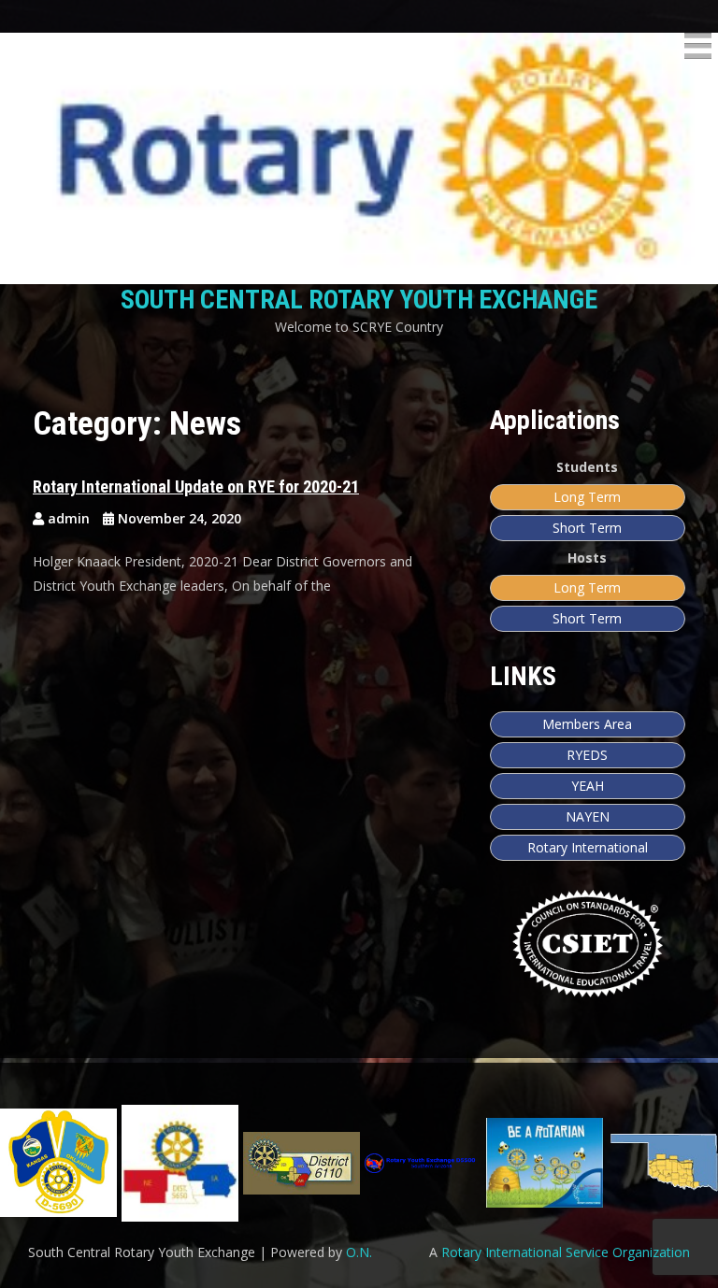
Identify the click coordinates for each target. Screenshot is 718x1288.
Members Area (587, 724)
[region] (359, 1163)
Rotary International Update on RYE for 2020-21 (196, 486)
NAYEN (588, 816)
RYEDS (587, 755)
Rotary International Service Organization (565, 1252)
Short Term (587, 528)
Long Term (587, 497)
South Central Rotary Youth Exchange (359, 299)
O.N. (359, 1252)
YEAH (587, 785)
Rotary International (587, 847)
